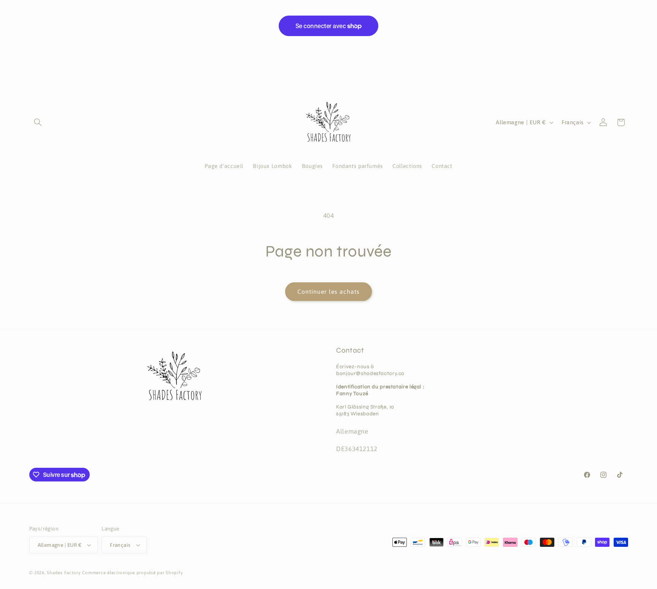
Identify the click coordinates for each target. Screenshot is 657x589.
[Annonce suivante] (625, 7)
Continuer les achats (328, 291)
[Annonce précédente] (31, 7)
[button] (38, 122)
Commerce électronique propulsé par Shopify (132, 572)
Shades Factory (64, 572)
